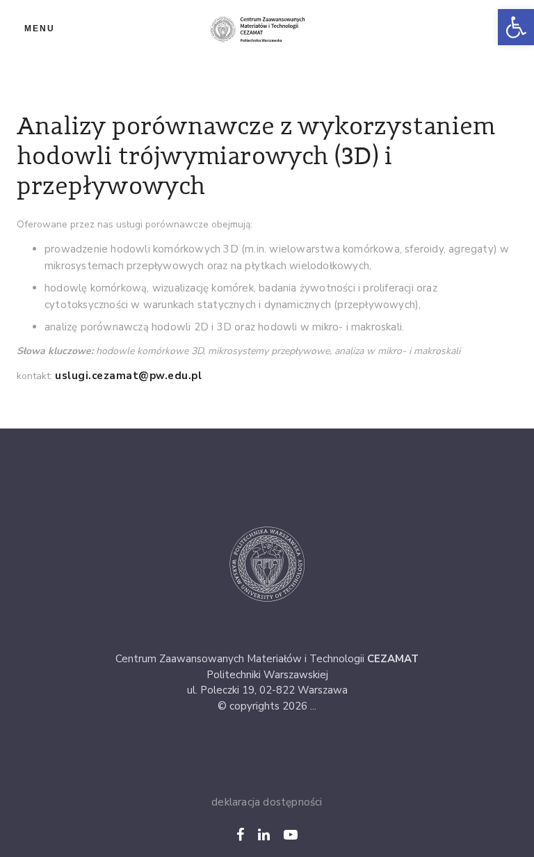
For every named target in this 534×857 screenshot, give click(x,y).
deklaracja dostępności (266, 802)
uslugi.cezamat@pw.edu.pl (128, 376)
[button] (516, 27)
